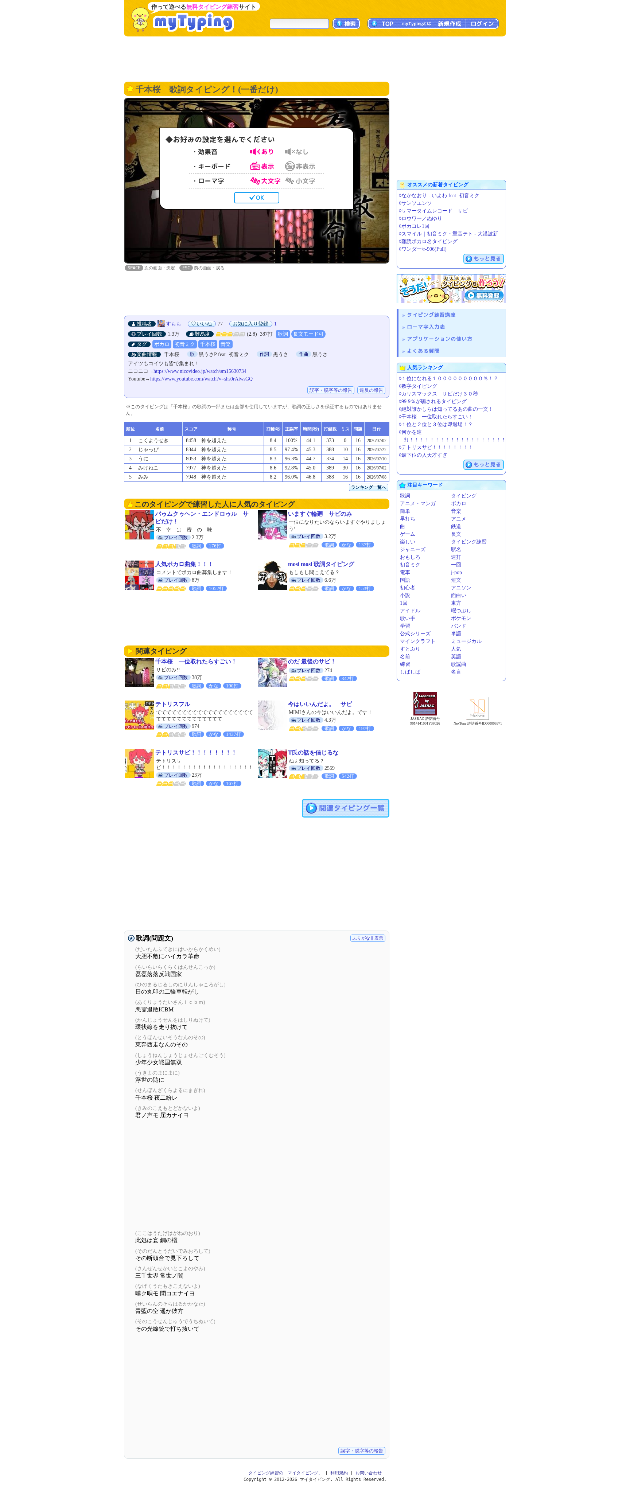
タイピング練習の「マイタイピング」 (285, 1472)
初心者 (407, 587)
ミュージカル (466, 641)
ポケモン (461, 618)
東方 (456, 603)
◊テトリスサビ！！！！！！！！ (436, 447)
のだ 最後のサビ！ (312, 661)
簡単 (405, 511)
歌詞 (283, 334)
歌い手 (407, 618)
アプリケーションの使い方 (439, 339)
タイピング (464, 496)
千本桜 (207, 344)
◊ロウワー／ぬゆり (420, 218)
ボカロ (162, 344)
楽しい (407, 542)
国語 (405, 580)
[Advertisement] (315, 58)
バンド (458, 626)
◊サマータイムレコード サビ (433, 211)
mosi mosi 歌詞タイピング (321, 564)
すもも (173, 324)
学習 (405, 626)
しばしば (410, 672)
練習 (405, 664)
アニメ (458, 519)
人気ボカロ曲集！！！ (184, 564)
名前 (405, 656)
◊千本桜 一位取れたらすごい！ (436, 417)
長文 (456, 534)
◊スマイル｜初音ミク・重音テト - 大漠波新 (448, 234)
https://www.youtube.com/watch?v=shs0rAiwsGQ (201, 379)
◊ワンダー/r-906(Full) (423, 249)
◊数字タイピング (418, 386)
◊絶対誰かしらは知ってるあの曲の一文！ (446, 409)
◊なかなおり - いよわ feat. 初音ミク (439, 195)
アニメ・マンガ (418, 503)
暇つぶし (461, 610)
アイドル (410, 610)
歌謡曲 (458, 664)
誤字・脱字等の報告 (331, 390)
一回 (456, 564)
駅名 (456, 549)
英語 (456, 656)
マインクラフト (418, 641)
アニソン (461, 587)
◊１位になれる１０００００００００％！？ (448, 378)
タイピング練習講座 (431, 315)
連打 (456, 557)
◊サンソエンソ (415, 203)
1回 (404, 603)
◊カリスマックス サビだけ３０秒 (438, 394)
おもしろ (410, 557)
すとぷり (410, 649)
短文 (456, 580)
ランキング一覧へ (368, 487)
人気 (456, 649)
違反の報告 (371, 390)
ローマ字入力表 (426, 327)
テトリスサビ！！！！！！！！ (196, 752)
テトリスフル (172, 704)
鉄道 (456, 526)
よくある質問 (423, 351)
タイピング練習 (469, 542)
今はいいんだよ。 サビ (320, 704)
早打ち (407, 519)
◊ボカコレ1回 (414, 226)
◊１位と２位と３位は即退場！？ (436, 424)
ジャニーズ (412, 549)
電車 (405, 572)
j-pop (456, 572)
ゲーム (407, 534)
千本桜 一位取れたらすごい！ (196, 661)
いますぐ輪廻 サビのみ (320, 514)
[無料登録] (451, 288)
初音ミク (185, 344)
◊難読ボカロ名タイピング (428, 241)
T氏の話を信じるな (313, 752)
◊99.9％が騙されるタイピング (433, 401)
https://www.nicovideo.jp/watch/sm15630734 (199, 371)
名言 (456, 672)
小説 (405, 595)
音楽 (226, 344)
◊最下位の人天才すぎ (423, 455)
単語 (456, 633)
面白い (458, 595)
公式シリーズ (415, 633)
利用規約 (339, 1472)
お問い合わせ (368, 1472)
